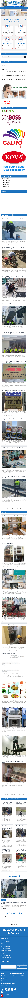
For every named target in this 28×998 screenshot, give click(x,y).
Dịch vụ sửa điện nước (8, 792)
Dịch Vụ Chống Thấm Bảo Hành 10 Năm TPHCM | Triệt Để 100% (13, 76)
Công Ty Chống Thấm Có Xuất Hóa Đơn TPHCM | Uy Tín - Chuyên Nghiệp (14, 362)
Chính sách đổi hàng (6, 948)
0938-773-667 (6, 103)
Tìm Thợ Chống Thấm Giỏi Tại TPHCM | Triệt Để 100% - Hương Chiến (14, 80)
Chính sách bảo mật (5, 941)
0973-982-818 (6, 101)
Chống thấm (3, 900)
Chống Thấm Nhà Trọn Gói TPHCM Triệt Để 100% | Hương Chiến (13, 419)
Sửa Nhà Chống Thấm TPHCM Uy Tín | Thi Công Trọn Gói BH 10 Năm (14, 65)
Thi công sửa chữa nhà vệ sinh (9, 624)
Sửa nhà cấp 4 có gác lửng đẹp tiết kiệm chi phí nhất (14, 515)
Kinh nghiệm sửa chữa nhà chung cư (10, 569)
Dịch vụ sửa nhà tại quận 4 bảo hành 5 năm (12, 597)
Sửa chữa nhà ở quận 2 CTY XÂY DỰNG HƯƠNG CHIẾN (12, 762)
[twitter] (6, 989)
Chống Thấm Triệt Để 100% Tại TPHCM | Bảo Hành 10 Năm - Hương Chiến (14, 68)
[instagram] (12, 989)
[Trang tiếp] (20, 508)
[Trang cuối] (23, 508)
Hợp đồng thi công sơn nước (8, 653)
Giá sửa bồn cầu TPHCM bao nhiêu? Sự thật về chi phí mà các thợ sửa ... (7, 827)
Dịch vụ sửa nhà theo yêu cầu (8, 543)
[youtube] (15, 989)
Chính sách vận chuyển (6, 943)
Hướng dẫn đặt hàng (6, 957)
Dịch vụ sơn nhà (5, 735)
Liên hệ (2, 960)
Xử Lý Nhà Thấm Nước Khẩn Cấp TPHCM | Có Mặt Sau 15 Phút (13, 477)
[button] (25, 894)
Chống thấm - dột (21, 794)
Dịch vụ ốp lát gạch (20, 792)
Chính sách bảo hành (6, 946)
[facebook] (2, 989)
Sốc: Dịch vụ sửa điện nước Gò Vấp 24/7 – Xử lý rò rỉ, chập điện (21, 827)
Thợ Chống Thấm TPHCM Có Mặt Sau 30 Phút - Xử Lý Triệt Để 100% (14, 448)
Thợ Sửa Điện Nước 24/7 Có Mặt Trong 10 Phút (21, 850)
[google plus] (9, 989)
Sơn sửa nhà (5, 794)
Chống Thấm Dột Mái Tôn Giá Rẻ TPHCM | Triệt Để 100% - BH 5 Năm (14, 72)
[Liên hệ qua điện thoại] (2, 995)
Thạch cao (13, 794)
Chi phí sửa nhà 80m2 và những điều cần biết (12, 707)
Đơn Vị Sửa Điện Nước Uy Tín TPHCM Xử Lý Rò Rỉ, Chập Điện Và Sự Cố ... (21, 804)
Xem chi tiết (3, 909)
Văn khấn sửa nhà (6, 680)
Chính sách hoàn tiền (6, 955)
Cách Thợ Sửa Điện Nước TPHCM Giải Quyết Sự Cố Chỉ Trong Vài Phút (7, 851)
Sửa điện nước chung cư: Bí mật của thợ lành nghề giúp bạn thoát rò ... (7, 804)
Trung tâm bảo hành (6, 953)
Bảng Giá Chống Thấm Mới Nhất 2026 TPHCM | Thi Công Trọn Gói (13, 390)
